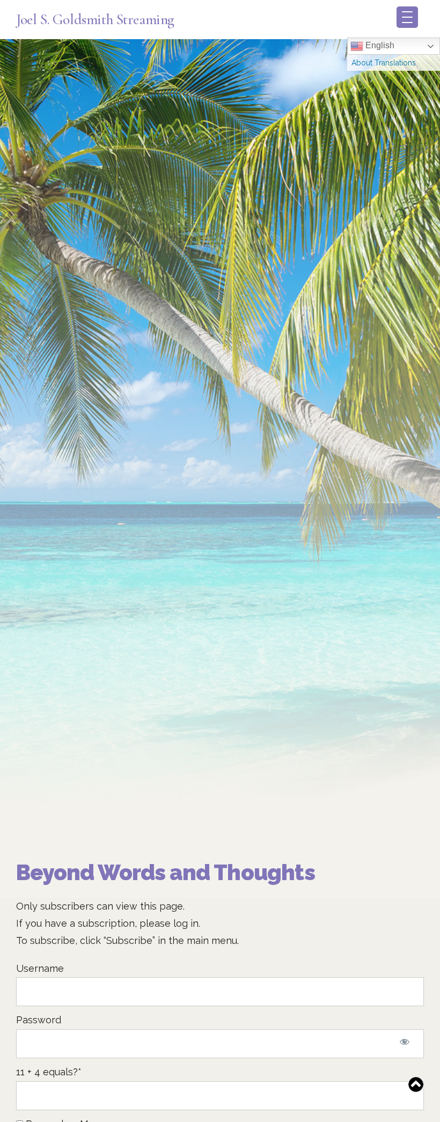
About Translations (383, 62)
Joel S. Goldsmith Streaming (95, 19)
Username (40, 968)
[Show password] (404, 1043)
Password (38, 1019)
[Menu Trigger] (407, 17)
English (378, 45)
